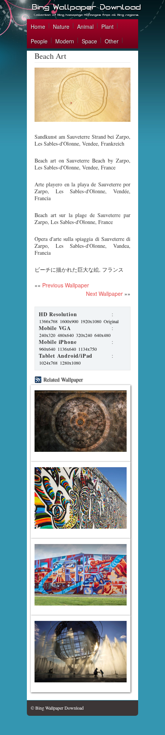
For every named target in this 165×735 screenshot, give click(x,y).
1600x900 (69, 321)
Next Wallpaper (104, 293)
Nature (61, 26)
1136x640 (67, 349)
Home (38, 26)
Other (112, 41)
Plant (107, 26)
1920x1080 (91, 321)
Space (89, 41)
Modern (64, 41)
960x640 (47, 349)
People (39, 41)
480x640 (66, 335)
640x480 (102, 335)
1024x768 (48, 363)
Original (111, 321)
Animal (85, 26)
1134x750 (87, 349)
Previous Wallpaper (65, 285)
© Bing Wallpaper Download (57, 708)
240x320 (47, 335)
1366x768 (48, 321)
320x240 (84, 335)
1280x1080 (70, 363)
